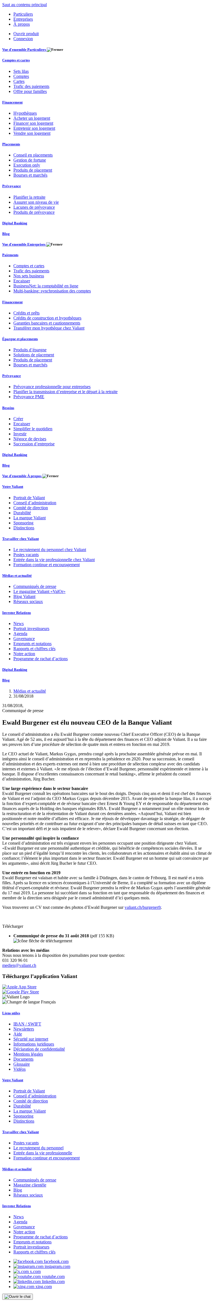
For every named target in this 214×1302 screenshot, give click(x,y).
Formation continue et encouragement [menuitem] (46, 564)
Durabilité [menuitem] (22, 512)
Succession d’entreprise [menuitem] (34, 443)
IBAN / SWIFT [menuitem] (27, 1024)
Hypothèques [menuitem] (25, 113)
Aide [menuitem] (17, 1034)
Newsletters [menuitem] (23, 1029)
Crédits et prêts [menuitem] (26, 313)
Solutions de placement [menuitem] (33, 354)
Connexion (23, 38)
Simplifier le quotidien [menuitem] (32, 428)
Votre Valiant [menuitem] (12, 486)
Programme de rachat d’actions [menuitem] (40, 658)
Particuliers (23, 14)
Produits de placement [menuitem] (32, 170)
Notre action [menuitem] (24, 653)
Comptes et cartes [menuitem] (16, 60)
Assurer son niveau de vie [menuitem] (36, 202)
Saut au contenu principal (24, 4)
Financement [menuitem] (12, 102)
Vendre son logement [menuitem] (31, 133)
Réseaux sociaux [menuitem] (28, 601)
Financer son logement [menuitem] (33, 123)
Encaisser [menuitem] (21, 280)
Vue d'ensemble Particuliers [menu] (24, 49)
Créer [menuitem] (18, 418)
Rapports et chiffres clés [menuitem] (34, 648)
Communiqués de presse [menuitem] (34, 586)
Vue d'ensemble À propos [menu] (22, 476)
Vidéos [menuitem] (19, 1069)
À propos (21, 24)
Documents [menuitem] (23, 1059)
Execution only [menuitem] (26, 165)
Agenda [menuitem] (20, 633)
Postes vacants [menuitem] (26, 554)
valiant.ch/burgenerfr (143, 907)
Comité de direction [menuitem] (30, 507)
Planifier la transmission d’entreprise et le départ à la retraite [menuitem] (65, 391)
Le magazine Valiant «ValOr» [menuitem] (39, 591)
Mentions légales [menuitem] (28, 1054)
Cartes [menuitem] (19, 81)
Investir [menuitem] (19, 433)
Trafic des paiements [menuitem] (31, 86)
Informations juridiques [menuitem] (33, 1044)
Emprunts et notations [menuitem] (32, 643)
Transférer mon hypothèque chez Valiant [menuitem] (48, 328)
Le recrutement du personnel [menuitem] (38, 1147)
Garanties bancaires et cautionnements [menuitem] (46, 323)
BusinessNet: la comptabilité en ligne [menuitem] (45, 286)
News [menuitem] (18, 623)
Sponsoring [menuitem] (23, 522)
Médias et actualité (29, 691)
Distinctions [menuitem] (23, 527)
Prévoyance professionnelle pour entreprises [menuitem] (52, 386)
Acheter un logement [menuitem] (31, 118)
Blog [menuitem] (6, 234)
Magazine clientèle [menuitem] (29, 1185)
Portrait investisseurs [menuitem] (31, 628)
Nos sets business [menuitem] (28, 275)
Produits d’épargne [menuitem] (30, 349)
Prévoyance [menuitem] (11, 186)
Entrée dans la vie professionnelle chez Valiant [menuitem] (54, 559)
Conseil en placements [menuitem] (33, 155)
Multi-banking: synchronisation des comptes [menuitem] (52, 291)
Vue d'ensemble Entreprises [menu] (24, 244)
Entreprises (23, 19)
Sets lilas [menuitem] (21, 71)
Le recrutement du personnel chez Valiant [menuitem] (49, 549)
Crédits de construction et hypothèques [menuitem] (47, 318)
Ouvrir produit (26, 33)
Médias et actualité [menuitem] (17, 575)
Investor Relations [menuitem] (16, 613)
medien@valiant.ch (19, 965)
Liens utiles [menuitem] (11, 1013)
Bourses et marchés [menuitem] (30, 175)
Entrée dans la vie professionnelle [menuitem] (42, 1152)
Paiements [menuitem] (10, 255)
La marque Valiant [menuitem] (29, 517)
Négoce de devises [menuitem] (29, 438)
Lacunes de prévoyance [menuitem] (34, 207)
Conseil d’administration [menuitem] (34, 502)
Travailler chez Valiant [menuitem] (20, 539)
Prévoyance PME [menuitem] (28, 396)
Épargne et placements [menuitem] (20, 339)
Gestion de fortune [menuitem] (29, 160)
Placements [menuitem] (11, 144)
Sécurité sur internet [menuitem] (30, 1039)
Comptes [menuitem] (21, 76)
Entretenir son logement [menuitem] (34, 128)
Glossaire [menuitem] (21, 1064)
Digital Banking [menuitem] (14, 223)
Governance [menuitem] (24, 638)
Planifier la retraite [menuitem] (29, 197)
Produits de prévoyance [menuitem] (34, 212)
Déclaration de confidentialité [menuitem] (39, 1049)
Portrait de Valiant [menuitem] (29, 497)
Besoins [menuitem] (8, 408)
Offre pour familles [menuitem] (30, 91)
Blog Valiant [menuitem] (24, 596)
